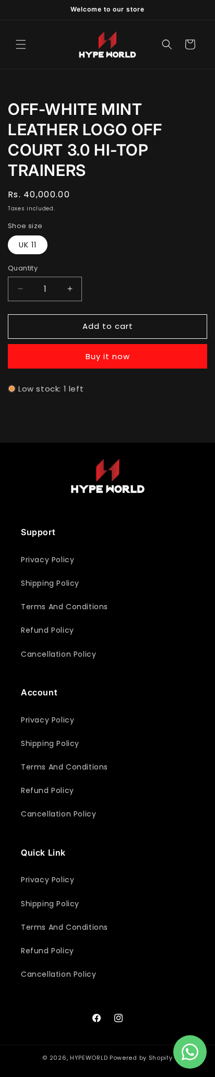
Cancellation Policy (58, 654)
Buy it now (108, 356)
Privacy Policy (47, 559)
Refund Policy (47, 630)
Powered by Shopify (141, 1058)
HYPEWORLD (89, 1058)
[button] (20, 44)
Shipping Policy (50, 583)
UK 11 (28, 245)
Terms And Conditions (64, 606)
